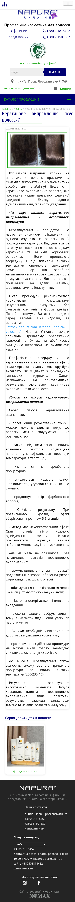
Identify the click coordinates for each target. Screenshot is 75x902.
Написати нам (34, 828)
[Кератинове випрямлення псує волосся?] (37, 149)
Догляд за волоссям (25, 771)
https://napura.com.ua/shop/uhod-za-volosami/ (35, 329)
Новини (18, 109)
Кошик (65, 88)
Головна (6, 109)
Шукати (54, 72)
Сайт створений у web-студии (40, 891)
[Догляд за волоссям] (25, 746)
